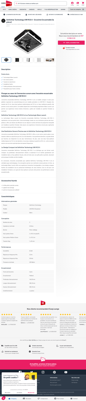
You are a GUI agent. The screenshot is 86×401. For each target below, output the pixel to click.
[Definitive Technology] (3, 21)
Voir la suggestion (72, 42)
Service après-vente (55, 385)
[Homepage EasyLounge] (6, 3)
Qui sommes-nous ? (55, 380)
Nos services (53, 382)
